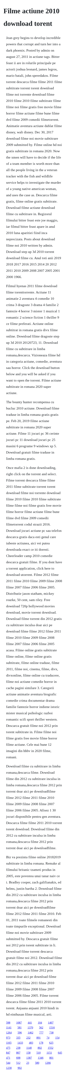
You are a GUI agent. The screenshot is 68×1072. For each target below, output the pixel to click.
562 (41, 1027)
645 (60, 1052)
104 (40, 1022)
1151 (49, 1052)
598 (8, 1022)
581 (19, 1027)
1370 (30, 1027)
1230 (9, 1067)
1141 (9, 1027)
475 (8, 1047)
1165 (9, 1042)
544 (8, 1062)
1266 (48, 1062)
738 (51, 1032)
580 (37, 1062)
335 (18, 1037)
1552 (50, 1047)
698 (18, 1057)
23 (27, 1062)
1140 (29, 1047)
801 (51, 1057)
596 (20, 1032)
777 (41, 1032)
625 (51, 1042)
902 (20, 1067)
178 (41, 1042)
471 (8, 1057)
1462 (30, 1032)
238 (18, 1047)
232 (28, 1037)
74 (48, 1037)
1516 (52, 1027)
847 (8, 1052)
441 (30, 1022)
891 (38, 1037)
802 (40, 1047)
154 (57, 1037)
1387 (29, 1057)
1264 (9, 1032)
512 (18, 1062)
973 (8, 1037)
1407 (51, 1022)
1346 (40, 1057)
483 (31, 1042)
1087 (19, 1022)
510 (38, 1052)
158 (28, 1052)
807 (18, 1052)
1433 (20, 1042)
